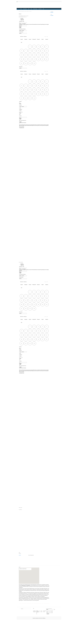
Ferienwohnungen (35, 8)
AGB (41, 618)
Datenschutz (34, 618)
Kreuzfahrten (40, 8)
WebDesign (44, 618)
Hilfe (43, 8)
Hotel (28, 8)
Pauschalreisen (25, 8)
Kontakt (40, 618)
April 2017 (52, 12)
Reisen (21, 8)
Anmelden (52, 15)
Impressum (37, 618)
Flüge (31, 8)
